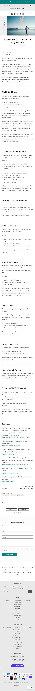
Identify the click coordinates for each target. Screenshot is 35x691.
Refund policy (27, 682)
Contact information (25, 683)
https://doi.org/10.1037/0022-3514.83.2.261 (15, 437)
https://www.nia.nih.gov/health (11, 445)
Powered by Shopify (18, 682)
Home (4, 12)
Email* (3, 531)
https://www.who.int (8, 481)
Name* (3, 525)
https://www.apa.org (8, 454)
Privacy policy (8, 683)
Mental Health (29, 486)
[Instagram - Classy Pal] (17, 14)
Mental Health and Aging (26, 488)
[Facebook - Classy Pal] (15, 14)
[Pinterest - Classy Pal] (23, 14)
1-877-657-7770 (14, 656)
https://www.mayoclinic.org (10, 473)
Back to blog (17, 512)
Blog (8, 12)
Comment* (4, 537)
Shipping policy (17, 685)
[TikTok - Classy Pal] (20, 14)
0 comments (5, 488)
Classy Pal (10, 682)
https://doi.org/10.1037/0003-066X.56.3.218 (15, 464)
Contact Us (22, 656)
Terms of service (16, 683)
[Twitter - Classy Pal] (12, 14)
